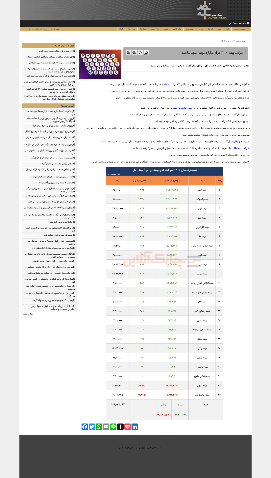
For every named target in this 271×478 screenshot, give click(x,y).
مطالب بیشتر (28, 314)
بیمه (219, 29)
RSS (121, 29)
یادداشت (189, 29)
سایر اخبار (176, 29)
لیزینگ (210, 29)
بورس (200, 29)
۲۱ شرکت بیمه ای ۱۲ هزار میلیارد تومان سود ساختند (213, 53)
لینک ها (143, 29)
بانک (227, 29)
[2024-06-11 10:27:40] (185, 46)
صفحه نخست (239, 29)
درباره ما (132, 29)
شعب (165, 29)
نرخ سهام (154, 29)
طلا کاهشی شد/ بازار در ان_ (235, 23)
